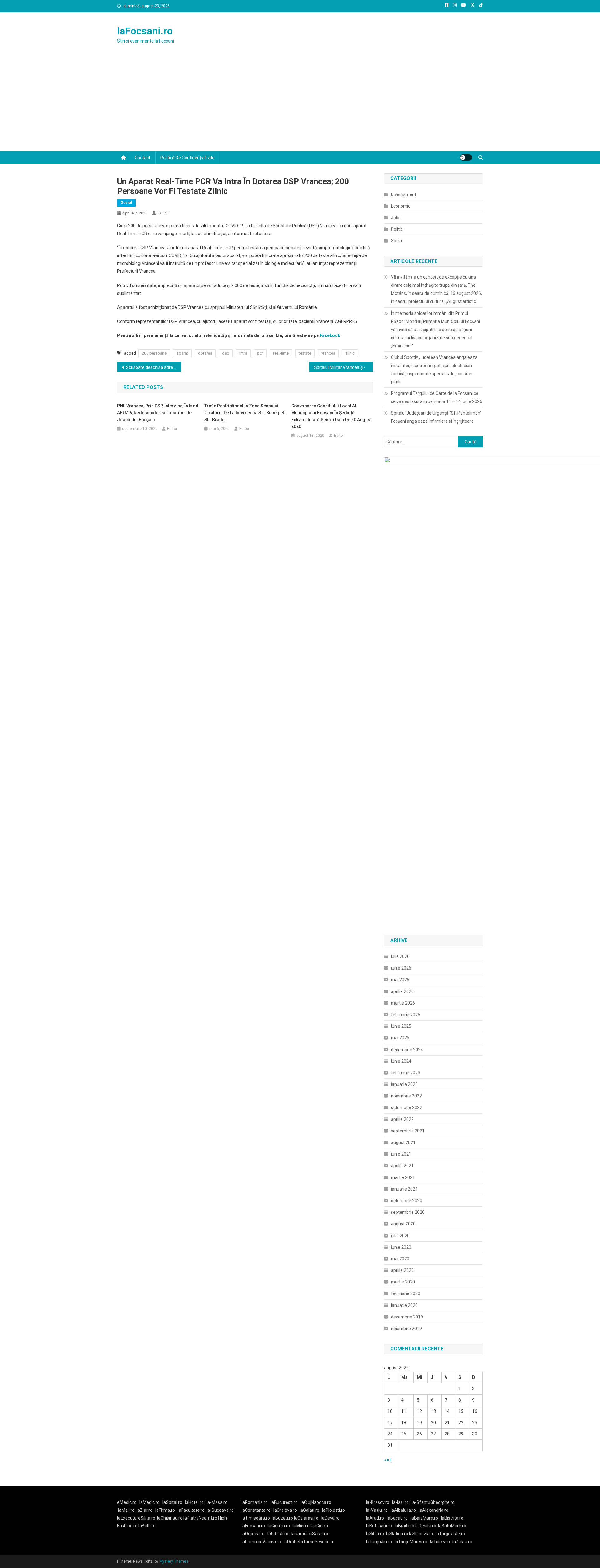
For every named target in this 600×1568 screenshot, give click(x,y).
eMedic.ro (127, 1502)
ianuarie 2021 (404, 1189)
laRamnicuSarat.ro (309, 1533)
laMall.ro (126, 1510)
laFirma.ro (165, 1510)
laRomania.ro (255, 1502)
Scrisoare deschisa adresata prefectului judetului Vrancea (153, 367)
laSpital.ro (172, 1502)
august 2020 (403, 1223)
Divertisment (403, 194)
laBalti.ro (147, 1525)
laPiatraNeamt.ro (200, 1517)
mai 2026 (400, 979)
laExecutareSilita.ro (136, 1517)
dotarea (205, 353)
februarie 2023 (405, 1072)
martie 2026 (403, 1003)
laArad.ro (375, 1517)
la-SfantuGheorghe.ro (433, 1502)
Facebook (330, 335)
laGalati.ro (309, 1510)
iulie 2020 (400, 1235)
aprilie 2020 (402, 1270)
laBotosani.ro (379, 1525)
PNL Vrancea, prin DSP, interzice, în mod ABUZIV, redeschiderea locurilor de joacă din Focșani (157, 412)
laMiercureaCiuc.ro (311, 1525)
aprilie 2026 (402, 991)
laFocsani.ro (145, 31)
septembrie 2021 (408, 1130)
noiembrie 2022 (406, 1095)
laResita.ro (425, 1525)
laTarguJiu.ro (380, 1541)
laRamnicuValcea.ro (261, 1541)
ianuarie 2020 (404, 1305)
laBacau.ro (397, 1517)
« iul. (388, 1459)
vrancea (328, 353)
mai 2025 (400, 1037)
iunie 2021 (401, 1154)
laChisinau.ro (169, 1517)
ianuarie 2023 (404, 1084)
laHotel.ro (194, 1502)
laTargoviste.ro (450, 1533)
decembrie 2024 (407, 1049)
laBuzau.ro (283, 1517)
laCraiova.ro (285, 1510)
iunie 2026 (401, 968)
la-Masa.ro (217, 1502)
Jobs (396, 217)
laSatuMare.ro (452, 1525)
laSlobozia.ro (422, 1533)
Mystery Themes (173, 1561)
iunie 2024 (401, 1061)
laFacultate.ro (191, 1510)
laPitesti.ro (278, 1533)
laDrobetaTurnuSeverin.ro (309, 1541)
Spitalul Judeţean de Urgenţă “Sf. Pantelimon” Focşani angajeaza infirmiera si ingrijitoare (436, 417)
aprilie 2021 (402, 1165)
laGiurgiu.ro (280, 1525)
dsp (225, 353)
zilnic (350, 353)
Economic (400, 206)
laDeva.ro (330, 1517)
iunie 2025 (401, 1026)
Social (126, 202)
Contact (142, 157)
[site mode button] (466, 157)
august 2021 (403, 1142)
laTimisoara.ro (256, 1517)
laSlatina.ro (397, 1533)
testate (305, 353)
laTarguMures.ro (411, 1541)
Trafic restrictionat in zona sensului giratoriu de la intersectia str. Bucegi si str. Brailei (245, 412)
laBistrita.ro (452, 1517)
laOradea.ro (253, 1533)
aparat (182, 353)
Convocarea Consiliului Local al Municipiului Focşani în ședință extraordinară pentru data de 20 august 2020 (331, 416)
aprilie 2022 (402, 1119)
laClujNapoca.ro (316, 1502)
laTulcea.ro (441, 1541)
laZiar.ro (144, 1510)
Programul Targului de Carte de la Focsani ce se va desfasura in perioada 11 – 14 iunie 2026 (436, 397)
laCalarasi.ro (306, 1517)
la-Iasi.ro (400, 1502)
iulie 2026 (400, 956)
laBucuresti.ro (284, 1502)
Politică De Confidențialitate (187, 157)
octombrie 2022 (406, 1107)
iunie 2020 (401, 1247)
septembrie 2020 (408, 1212)
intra (243, 353)
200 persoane (154, 353)
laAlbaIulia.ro (403, 1510)
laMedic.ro (150, 1502)
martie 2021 (403, 1177)
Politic (397, 229)
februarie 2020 (405, 1293)
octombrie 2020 (406, 1200)
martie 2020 (403, 1281)
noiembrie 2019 (406, 1328)
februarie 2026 (405, 1014)
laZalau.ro (462, 1541)
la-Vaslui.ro (378, 1510)
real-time (281, 353)
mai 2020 (400, 1258)
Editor (163, 212)
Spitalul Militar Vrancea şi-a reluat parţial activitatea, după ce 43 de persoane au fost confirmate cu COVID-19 (343, 367)
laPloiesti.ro (333, 1510)
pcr (260, 353)
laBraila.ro (404, 1525)
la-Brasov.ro (377, 1502)
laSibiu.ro (375, 1533)
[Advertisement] (300, 104)
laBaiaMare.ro (424, 1517)
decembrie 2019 (407, 1316)
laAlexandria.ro (433, 1510)
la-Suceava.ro (220, 1510)
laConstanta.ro (256, 1510)
